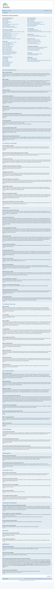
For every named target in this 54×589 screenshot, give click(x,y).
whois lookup (28, 560)
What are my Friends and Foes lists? (33, 35)
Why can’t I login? (5, 23)
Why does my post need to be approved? (9, 53)
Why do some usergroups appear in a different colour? (36, 24)
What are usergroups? (31, 21)
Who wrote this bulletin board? (32, 58)
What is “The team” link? (31, 26)
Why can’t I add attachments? (7, 49)
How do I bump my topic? (7, 54)
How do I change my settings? (7, 30)
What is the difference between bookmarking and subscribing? (37, 47)
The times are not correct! (7, 32)
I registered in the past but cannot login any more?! (11, 24)
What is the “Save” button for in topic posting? (10, 52)
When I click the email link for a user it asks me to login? (11, 38)
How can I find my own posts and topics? (34, 43)
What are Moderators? (31, 20)
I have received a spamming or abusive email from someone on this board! (39, 31)
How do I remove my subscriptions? (33, 50)
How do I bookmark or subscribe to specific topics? (35, 48)
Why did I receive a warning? (7, 50)
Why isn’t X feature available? (32, 59)
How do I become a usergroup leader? (33, 23)
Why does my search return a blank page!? (34, 41)
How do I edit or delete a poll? (7, 47)
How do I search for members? (32, 42)
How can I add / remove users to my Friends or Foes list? (36, 36)
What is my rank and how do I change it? (9, 37)
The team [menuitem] (32, 578)
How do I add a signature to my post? (8, 44)
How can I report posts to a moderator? (9, 51)
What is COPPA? (5, 20)
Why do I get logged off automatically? (9, 26)
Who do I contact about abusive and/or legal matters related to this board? (39, 60)
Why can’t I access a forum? (7, 48)
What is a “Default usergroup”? (32, 25)
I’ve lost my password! (6, 25)
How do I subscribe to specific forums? (33, 49)
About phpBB (30, 548)
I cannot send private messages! (32, 29)
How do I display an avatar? (7, 36)
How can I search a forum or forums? (33, 39)
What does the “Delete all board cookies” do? (10, 27)
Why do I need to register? (7, 19)
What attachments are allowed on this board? (34, 53)
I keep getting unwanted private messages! (34, 30)
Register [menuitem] (46, 10)
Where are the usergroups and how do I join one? (35, 22)
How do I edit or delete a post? (7, 43)
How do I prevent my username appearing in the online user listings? (13, 31)
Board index (6, 578)
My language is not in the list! (7, 34)
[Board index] (8, 5)
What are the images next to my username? (9, 35)
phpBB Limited (32, 547)
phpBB (17, 175)
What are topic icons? (6, 66)
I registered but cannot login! (7, 22)
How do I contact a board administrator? (33, 61)
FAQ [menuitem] (9, 10)
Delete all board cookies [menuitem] (39, 578)
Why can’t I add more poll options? (8, 46)
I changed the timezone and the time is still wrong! (10, 33)
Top (4, 76)
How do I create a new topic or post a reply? (10, 42)
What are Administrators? (31, 19)
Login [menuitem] (50, 10)
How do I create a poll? (6, 45)
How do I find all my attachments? (32, 54)
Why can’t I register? (6, 21)
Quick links (5, 10)
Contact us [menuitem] (27, 578)
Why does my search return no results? (33, 40)
